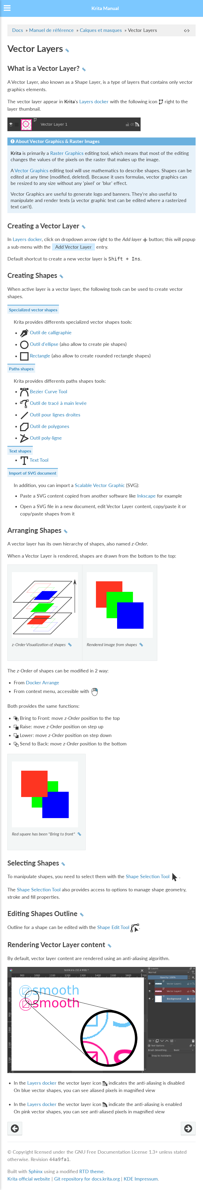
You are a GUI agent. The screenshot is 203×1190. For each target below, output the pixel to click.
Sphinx (36, 1171)
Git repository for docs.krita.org (87, 1179)
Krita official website (28, 1179)
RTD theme (91, 1171)
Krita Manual (105, 8)
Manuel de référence (51, 30)
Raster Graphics (67, 153)
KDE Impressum (141, 1179)
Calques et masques (101, 30)
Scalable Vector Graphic (100, 485)
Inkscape (146, 496)
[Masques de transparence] (14, 1128)
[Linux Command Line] (188, 1128)
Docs (17, 30)
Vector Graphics (31, 170)
